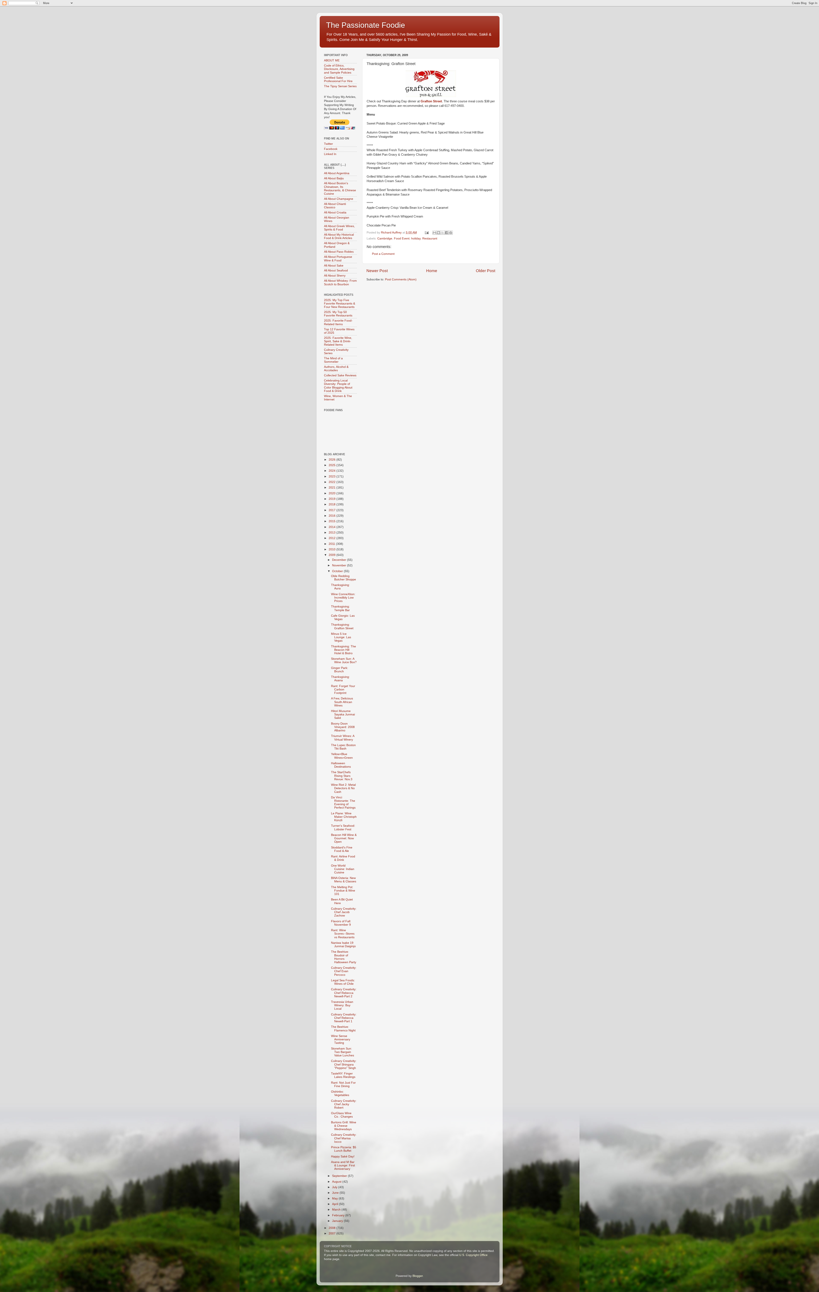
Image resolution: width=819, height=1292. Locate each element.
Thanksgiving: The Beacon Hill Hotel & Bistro (343, 650)
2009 (332, 555)
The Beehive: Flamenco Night (343, 1028)
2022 (332, 482)
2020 (332, 493)
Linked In (330, 154)
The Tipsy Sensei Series (340, 86)
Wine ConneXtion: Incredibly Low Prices (343, 598)
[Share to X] (442, 233)
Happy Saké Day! (342, 1156)
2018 (332, 504)
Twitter (328, 143)
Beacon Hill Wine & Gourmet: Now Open (344, 838)
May (335, 1198)
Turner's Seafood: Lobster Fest (343, 827)
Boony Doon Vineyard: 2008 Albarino (343, 727)
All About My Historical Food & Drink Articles (339, 236)
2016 (332, 515)
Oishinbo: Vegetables (340, 1093)
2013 (332, 532)
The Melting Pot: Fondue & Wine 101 (343, 891)
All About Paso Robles (339, 251)
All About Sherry (335, 275)
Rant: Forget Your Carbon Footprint (343, 689)
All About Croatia (335, 212)
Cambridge (384, 238)
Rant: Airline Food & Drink (343, 858)
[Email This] (434, 233)
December (339, 559)
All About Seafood (336, 270)
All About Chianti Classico (335, 205)
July (335, 1187)
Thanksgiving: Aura (340, 586)
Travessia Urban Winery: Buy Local (342, 1005)
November (339, 565)
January (338, 1220)
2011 (332, 543)
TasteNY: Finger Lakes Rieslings (343, 1075)
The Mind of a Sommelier (333, 360)
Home (431, 270)
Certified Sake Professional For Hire (338, 79)
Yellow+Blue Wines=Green (342, 756)
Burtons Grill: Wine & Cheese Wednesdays (343, 1126)
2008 (332, 1228)
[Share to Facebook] (446, 233)
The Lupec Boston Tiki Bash (343, 747)
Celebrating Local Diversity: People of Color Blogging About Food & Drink (338, 386)
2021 (332, 487)
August (337, 1181)
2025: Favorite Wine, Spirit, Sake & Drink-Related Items (338, 341)
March (336, 1209)
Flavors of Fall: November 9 (341, 923)
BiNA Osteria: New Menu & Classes (343, 879)
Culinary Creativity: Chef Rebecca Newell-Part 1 (343, 1018)
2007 (332, 1233)
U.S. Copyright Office (473, 1255)
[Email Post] (427, 232)
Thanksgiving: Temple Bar (340, 608)
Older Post (485, 270)
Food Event (402, 238)
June (336, 1192)
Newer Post (377, 270)
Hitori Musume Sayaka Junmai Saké (343, 714)
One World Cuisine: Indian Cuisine (342, 869)
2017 (332, 510)
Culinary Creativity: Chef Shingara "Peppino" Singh (343, 1064)
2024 (332, 470)
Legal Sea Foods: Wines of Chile (343, 982)
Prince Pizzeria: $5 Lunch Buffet (343, 1149)
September (340, 1175)
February (338, 1215)
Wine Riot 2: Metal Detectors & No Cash (343, 788)
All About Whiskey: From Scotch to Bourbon (340, 282)
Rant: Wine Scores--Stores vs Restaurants (342, 934)
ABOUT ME (332, 60)
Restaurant (429, 238)
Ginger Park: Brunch (339, 669)
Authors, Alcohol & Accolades (336, 368)
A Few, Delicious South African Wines (342, 702)
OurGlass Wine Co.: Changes (342, 1115)
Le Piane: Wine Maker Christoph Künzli (344, 817)
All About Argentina (336, 173)
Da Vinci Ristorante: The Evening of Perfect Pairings (343, 802)
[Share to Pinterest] (451, 233)
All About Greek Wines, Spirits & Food (339, 228)
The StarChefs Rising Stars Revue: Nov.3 (341, 776)
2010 (332, 549)
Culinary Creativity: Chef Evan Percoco (343, 971)
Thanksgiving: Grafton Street (342, 626)
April (335, 1204)
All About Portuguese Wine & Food (338, 258)
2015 (332, 521)
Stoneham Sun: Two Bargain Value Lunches (342, 1052)
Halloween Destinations (341, 765)
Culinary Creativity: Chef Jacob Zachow (343, 912)
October (338, 571)
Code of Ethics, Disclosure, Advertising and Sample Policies (339, 69)
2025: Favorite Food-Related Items (338, 322)
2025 (332, 465)
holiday (416, 238)
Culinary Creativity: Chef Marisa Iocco (343, 1138)
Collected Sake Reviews (340, 375)
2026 (332, 459)
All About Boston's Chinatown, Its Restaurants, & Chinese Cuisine (340, 188)
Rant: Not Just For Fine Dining (343, 1084)
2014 (332, 527)
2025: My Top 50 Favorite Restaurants (338, 313)
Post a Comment (383, 253)
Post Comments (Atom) (401, 279)
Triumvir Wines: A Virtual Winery (342, 737)
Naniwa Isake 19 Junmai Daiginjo (343, 944)
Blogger (417, 1275)
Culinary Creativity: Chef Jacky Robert (343, 1104)
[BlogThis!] (438, 233)
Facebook (330, 149)
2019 (332, 498)
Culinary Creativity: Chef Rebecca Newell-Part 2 (343, 993)
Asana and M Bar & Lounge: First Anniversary (343, 1165)
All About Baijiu (334, 178)
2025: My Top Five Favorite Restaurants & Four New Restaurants (339, 304)
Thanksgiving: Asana (340, 678)
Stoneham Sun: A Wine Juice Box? (344, 660)
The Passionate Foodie (365, 25)
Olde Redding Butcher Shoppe (343, 577)
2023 (332, 476)
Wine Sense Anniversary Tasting (340, 1039)
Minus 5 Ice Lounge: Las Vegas (341, 637)
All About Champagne (338, 198)
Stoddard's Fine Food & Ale (341, 849)
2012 (332, 538)
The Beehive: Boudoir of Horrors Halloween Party (343, 957)
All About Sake (333, 265)
